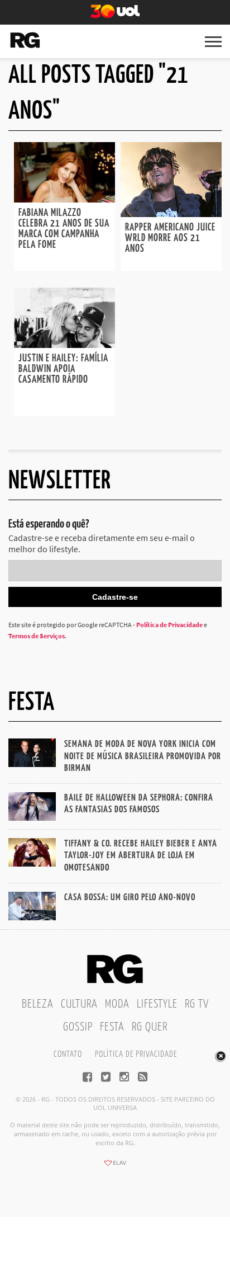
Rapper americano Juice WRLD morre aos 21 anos (170, 238)
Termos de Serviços (36, 636)
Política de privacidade (136, 1054)
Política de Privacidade (169, 624)
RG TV (197, 1004)
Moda (117, 1004)
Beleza (38, 1004)
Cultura (79, 1004)
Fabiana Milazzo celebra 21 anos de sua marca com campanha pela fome (63, 229)
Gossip (78, 1027)
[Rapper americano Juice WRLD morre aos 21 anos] (171, 213)
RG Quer (149, 1027)
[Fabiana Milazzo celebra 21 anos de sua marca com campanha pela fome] (64, 199)
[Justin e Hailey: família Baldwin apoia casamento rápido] (64, 344)
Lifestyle (157, 1004)
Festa (112, 1027)
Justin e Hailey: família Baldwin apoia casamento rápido (63, 369)
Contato (68, 1054)
